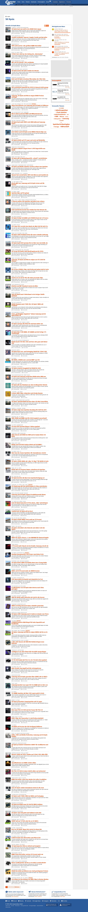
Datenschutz (8, 907)
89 (16, 91)
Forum (47, 2)
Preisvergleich (41, 2)
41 (16, 127)
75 (16, 664)
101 (16, 109)
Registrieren (62, 2)
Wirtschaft (65, 127)
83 (16, 214)
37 (16, 66)
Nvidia (67, 116)
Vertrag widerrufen (24, 905)
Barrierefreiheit (40, 905)
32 (16, 222)
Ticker (18, 2)
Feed (47, 25)
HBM (56, 116)
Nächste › (17, 887)
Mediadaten (17, 905)
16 (16, 255)
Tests (23, 2)
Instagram (46, 901)
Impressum (8, 905)
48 (16, 523)
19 (16, 33)
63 (16, 328)
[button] (69, 2)
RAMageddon (26, 4)
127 (16, 347)
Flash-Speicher (62, 112)
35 (16, 337)
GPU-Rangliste (61, 4)
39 (16, 247)
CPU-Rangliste (69, 4)
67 (16, 380)
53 (16, 775)
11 (16, 405)
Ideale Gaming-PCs (52, 4)
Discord (15, 901)
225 (16, 372)
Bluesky (22, 901)
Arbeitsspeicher (62, 110)
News (8, 16)
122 (16, 490)
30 (16, 319)
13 (16, 118)
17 (16, 356)
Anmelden (55, 2)
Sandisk (62, 120)
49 (16, 731)
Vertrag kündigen (32, 905)
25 (16, 58)
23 (16, 205)
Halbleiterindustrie (60, 114)
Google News (37, 901)
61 (16, 474)
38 (16, 50)
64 (16, 558)
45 (16, 397)
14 (16, 290)
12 (16, 83)
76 (16, 75)
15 (16, 273)
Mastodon (53, 901)
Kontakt (12, 905)
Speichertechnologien (61, 124)
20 (16, 706)
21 (16, 144)
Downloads (33, 2)
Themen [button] (28, 2)
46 (16, 575)
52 (16, 239)
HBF (68, 114)
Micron (62, 116)
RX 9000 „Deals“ (43, 4)
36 (16, 171)
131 (16, 101)
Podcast (19, 4)
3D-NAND (61, 108)
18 (16, 197)
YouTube (65, 901)
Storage (56, 127)
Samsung (66, 119)
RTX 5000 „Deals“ (34, 4)
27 (16, 154)
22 (16, 618)
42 (16, 628)
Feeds (8, 901)
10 (16, 457)
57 (16, 783)
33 (16, 162)
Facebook (28, 901)
